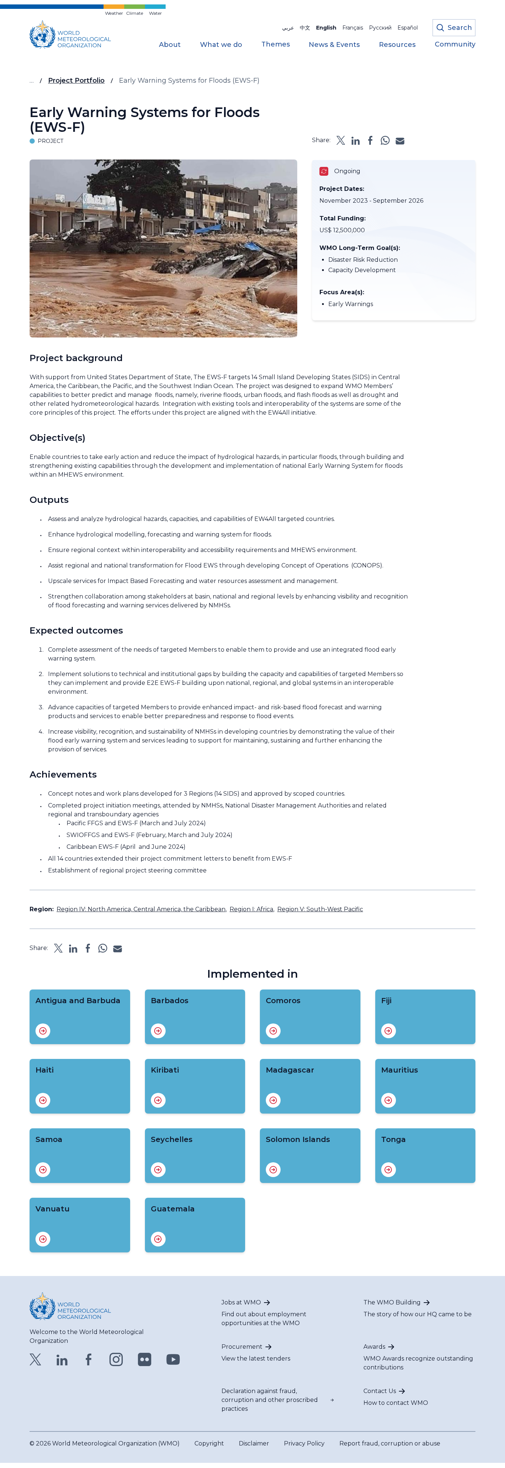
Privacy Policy (304, 1443)
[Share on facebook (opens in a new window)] (370, 140)
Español (407, 27)
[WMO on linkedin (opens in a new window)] (62, 1359)
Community (455, 44)
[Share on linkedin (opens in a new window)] (355, 140)
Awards (374, 1346)
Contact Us (379, 1391)
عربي (288, 27)
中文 (305, 27)
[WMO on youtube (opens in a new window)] (173, 1359)
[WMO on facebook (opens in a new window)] (89, 1359)
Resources (397, 45)
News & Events (334, 45)
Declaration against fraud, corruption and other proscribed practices (269, 1400)
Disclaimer (254, 1443)
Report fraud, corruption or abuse (389, 1443)
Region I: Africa (251, 909)
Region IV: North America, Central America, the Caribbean (141, 909)
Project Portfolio (76, 80)
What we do (221, 45)
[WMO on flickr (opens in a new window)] (145, 1359)
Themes (275, 44)
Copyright (209, 1443)
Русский (380, 27)
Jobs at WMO (241, 1302)
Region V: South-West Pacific (320, 909)
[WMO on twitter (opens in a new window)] (35, 1359)
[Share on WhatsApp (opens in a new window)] (385, 140)
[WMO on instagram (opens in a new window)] (116, 1359)
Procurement (241, 1346)
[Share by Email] (400, 140)
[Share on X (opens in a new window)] (340, 140)
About (170, 45)
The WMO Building (392, 1302)
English (326, 27)
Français (352, 27)
